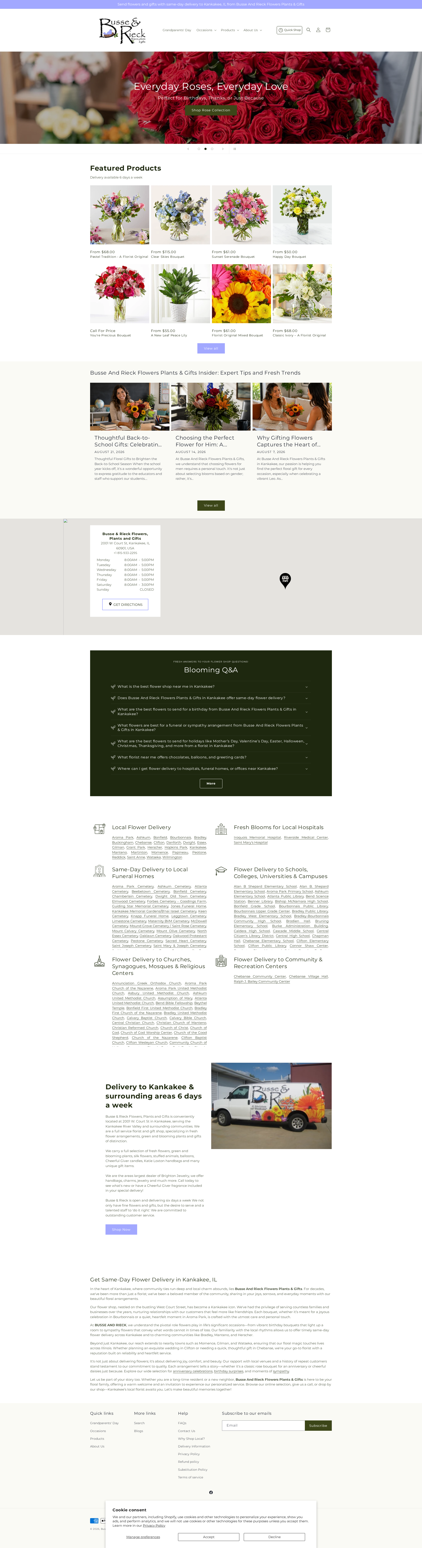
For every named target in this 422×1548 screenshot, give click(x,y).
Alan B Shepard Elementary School (265, 886)
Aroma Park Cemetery (133, 886)
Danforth (173, 842)
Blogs (138, 1431)
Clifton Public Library (267, 946)
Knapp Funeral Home (150, 916)
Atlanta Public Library (285, 896)
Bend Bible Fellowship (174, 1003)
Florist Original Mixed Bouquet (237, 335)
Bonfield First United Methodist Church (159, 1008)
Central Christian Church (133, 1023)
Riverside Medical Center (306, 837)
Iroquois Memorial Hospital (257, 837)
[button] (206, 30)
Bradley (200, 837)
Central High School (293, 936)
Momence (159, 852)
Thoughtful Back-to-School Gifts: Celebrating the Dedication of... (128, 441)
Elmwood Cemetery (128, 901)
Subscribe (318, 1426)
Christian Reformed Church (135, 1028)
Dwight (189, 842)
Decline (274, 1537)
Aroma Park (122, 837)
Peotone (199, 852)
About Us (97, 1446)
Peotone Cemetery (147, 941)
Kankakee (198, 847)
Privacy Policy (154, 1525)
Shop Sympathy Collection (211, 117)
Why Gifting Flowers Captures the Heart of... (289, 441)
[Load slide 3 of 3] (212, 149)
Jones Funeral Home (188, 906)
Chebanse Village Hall (308, 976)
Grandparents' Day (104, 1423)
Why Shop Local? (191, 1439)
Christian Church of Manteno (181, 1023)
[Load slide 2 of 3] (205, 149)
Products (97, 1439)
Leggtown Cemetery (188, 916)
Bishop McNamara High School (301, 901)
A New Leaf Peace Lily (169, 335)
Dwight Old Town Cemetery (180, 896)
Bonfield (160, 837)
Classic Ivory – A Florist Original (299, 335)
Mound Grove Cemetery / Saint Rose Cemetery (168, 926)
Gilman (118, 847)
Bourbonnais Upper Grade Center (262, 911)
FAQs (182, 1423)
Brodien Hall (298, 921)
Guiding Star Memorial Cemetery (140, 906)
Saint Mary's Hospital (251, 842)
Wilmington (172, 857)
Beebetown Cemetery (151, 891)
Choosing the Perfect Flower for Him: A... (205, 441)
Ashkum (143, 837)
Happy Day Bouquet (289, 257)
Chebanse (143, 842)
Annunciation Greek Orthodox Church (146, 983)
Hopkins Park (176, 847)
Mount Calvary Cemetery (133, 931)
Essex (201, 842)
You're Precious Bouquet (110, 335)
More (211, 783)
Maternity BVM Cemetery (168, 921)
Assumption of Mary (175, 998)
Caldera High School (252, 931)
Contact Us (186, 1431)
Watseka (154, 857)
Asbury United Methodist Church (158, 993)
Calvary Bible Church (187, 1018)
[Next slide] (223, 149)
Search (139, 1423)
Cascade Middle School (293, 931)
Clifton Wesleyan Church (146, 1042)
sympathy (281, 1371)
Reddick (119, 857)
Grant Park (135, 847)
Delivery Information (194, 1446)
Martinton (139, 852)
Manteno (119, 852)
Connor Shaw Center (309, 946)
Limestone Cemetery (129, 921)
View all (211, 348)
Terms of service (190, 1477)
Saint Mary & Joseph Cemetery (179, 946)
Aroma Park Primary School (290, 891)
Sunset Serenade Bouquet (233, 257)
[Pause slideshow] (234, 149)
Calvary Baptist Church (147, 1018)
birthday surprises (228, 1371)
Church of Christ (174, 1028)
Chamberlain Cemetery (132, 896)
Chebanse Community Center (260, 976)
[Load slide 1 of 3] (199, 149)
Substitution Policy (192, 1470)
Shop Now (121, 1229)
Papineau (180, 852)
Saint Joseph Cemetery (131, 946)
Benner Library (260, 901)
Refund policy (188, 1462)
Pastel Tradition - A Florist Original (119, 257)
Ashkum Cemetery (174, 886)
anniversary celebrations (193, 1371)
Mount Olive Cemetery (175, 931)
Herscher (154, 847)
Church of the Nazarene (155, 1038)
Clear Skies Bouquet (167, 257)
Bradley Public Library (310, 911)
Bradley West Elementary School (262, 916)
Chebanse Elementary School (268, 941)
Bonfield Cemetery (189, 891)
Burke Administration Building (300, 926)
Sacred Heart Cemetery (186, 941)
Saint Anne (136, 857)
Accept (209, 1537)
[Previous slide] (188, 149)
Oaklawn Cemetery (155, 936)
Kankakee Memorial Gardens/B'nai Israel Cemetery (154, 911)
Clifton (159, 842)
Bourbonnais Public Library (303, 906)
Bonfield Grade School (254, 906)
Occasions (98, 1431)
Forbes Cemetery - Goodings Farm (176, 901)
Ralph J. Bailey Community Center (262, 981)
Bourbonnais (180, 837)
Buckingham (122, 842)
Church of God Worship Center (146, 1032)
